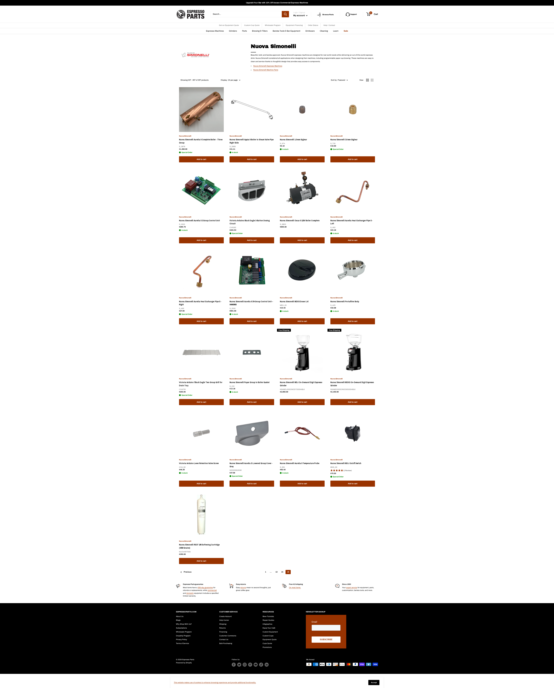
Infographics (267, 624)
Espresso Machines (215, 31)
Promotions (267, 647)
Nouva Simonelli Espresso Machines (267, 66)
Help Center (224, 620)
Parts (244, 31)
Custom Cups (268, 636)
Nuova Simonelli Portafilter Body (344, 301)
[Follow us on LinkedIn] (267, 665)
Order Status (313, 25)
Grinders (233, 31)
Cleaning (324, 31)
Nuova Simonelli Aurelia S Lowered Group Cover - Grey (251, 465)
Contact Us (223, 639)
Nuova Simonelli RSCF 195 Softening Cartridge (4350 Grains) (199, 546)
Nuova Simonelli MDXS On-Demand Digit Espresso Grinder (352, 384)
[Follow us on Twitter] (239, 665)
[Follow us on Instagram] (245, 665)
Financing (223, 632)
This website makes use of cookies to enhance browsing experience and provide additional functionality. (215, 683)
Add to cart (201, 159)
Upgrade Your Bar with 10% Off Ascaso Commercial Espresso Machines (277, 3)
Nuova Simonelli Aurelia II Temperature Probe (299, 463)
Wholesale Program (272, 25)
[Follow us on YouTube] (256, 665)
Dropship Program (183, 636)
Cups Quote (267, 643)
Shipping (222, 624)
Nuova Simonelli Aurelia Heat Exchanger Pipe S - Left (351, 222)
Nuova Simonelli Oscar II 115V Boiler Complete (299, 220)
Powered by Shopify (184, 663)
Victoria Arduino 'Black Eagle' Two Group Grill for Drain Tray (200, 384)
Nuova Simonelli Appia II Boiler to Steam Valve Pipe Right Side (252, 141)
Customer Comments (227, 636)
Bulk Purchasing (225, 643)
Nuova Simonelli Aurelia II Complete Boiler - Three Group (200, 141)
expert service (351, 588)
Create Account (225, 616)
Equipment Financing (294, 25)
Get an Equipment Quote (229, 25)
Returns (222, 628)
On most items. (295, 588)
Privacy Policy (181, 639)
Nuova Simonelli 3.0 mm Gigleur (344, 139)
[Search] (285, 14)
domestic (190, 593)
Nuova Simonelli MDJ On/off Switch (345, 463)
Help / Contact (329, 25)
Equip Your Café (269, 628)
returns (243, 588)
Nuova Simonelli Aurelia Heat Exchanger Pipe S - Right (200, 303)
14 (282, 572)
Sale (346, 31)
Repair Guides (268, 620)
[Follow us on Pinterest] (250, 665)
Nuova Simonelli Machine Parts (265, 70)
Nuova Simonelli (185, 136)
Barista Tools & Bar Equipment (286, 31)
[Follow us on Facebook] (234, 665)
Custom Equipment (270, 632)
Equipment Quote (270, 639)
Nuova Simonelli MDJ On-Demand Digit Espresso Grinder (301, 384)
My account (299, 15)
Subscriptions (181, 628)
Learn (335, 31)
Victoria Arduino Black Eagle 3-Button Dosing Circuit (250, 222)
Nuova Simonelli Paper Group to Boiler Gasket (249, 382)
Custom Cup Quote (252, 25)
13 (276, 572)
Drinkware (310, 31)
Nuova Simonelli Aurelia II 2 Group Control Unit (199, 220)
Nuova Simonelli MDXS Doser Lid (294, 301)
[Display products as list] (372, 80)
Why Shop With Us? (184, 624)
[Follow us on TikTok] (261, 665)
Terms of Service (182, 643)
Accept (374, 683)
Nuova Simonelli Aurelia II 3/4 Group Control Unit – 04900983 (251, 303)
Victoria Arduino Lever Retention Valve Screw (199, 463)
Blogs (178, 620)
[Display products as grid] (367, 80)
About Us (179, 616)
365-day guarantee (205, 588)
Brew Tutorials (268, 616)
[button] (352, 470)
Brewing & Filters (259, 31)
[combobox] (246, 14)
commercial (212, 590)
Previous (187, 572)
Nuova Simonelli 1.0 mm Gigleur (293, 139)
